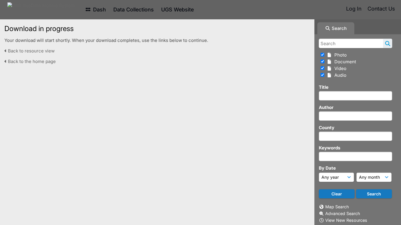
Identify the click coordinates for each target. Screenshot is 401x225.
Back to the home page (31, 61)
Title (323, 87)
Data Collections (133, 9)
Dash (99, 9)
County (326, 127)
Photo (339, 55)
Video (339, 68)
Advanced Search (342, 213)
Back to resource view (31, 51)
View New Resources (346, 220)
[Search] (387, 43)
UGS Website (177, 9)
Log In (353, 9)
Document (344, 61)
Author (326, 107)
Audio (339, 75)
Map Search (337, 206)
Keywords (329, 148)
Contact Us (381, 9)
